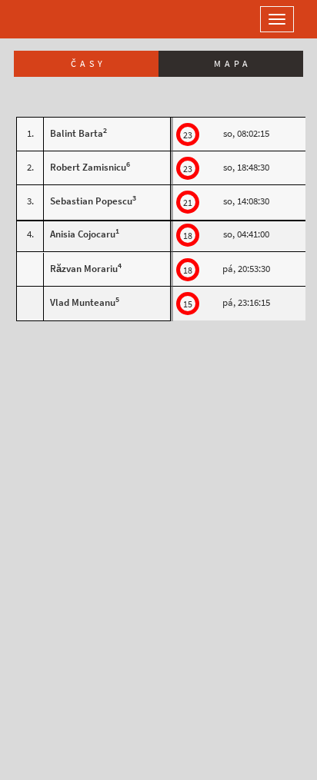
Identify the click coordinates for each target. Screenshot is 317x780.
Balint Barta (76, 133)
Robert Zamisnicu (88, 167)
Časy (88, 64)
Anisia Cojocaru (82, 234)
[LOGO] (61, 19)
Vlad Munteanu (82, 302)
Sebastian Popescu (91, 200)
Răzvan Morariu (84, 268)
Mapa (233, 64)
